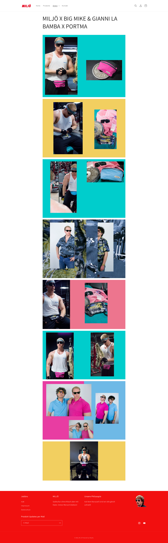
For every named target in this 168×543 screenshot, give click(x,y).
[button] (56, 5)
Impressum (25, 506)
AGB (22, 502)
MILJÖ (80, 538)
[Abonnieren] (59, 523)
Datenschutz (26, 510)
